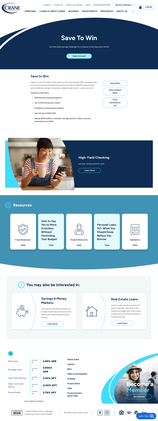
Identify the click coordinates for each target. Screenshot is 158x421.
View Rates (117, 84)
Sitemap (71, 378)
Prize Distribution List (115, 103)
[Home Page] (11, 8)
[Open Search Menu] (133, 11)
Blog (69, 369)
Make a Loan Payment (74, 5)
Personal (30, 11)
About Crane (73, 359)
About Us (122, 11)
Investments (89, 11)
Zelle (69, 388)
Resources (106, 11)
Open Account (81, 56)
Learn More (92, 171)
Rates (88, 5)
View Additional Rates (33, 401)
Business (73, 11)
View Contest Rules (115, 92)
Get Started (142, 397)
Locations (47, 5)
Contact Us (58, 5)
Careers (71, 364)
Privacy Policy (73, 383)
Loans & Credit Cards (52, 11)
